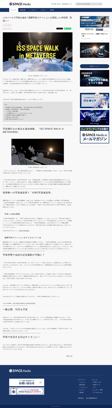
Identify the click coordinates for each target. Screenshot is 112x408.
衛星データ (96, 384)
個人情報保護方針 (91, 398)
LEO (94, 387)
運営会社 (81, 398)
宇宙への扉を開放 (12, 111)
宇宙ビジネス (97, 382)
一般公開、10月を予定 (11, 117)
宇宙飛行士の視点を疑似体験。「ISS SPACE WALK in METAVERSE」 (24, 107)
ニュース (13, 10)
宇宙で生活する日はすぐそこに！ (14, 119)
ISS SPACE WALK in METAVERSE (24, 303)
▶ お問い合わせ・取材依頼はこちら (62, 4)
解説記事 (22, 10)
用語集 (52, 10)
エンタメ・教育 (7, 25)
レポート (43, 10)
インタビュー (33, 10)
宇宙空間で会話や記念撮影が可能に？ (16, 115)
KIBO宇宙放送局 (24, 230)
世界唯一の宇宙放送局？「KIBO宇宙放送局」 (18, 109)
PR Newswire (97, 392)
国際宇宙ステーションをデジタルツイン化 (19, 113)
